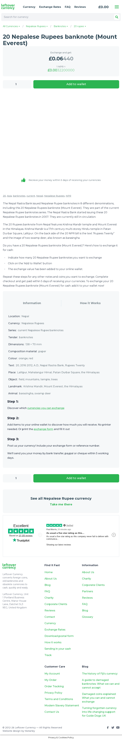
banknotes (19, 195)
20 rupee (79, 26)
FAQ (68, 6)
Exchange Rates (50, 6)
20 (4, 195)
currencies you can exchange (45, 408)
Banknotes (60, 26)
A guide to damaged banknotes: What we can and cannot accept (100, 683)
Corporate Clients (55, 604)
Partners (87, 591)
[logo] (9, 7)
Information (32, 303)
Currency (29, 6)
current (31, 195)
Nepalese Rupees (36, 26)
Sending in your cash (57, 648)
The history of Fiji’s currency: (100, 673)
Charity (49, 597)
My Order (50, 680)
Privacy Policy (53, 692)
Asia (9, 195)
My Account (52, 673)
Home (48, 572)
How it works (52, 642)
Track (48, 655)
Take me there (61, 504)
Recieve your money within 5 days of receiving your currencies (65, 180)
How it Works (90, 303)
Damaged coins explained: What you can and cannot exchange (99, 698)
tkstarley (30, 730)
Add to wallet (76, 84)
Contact (49, 616)
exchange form (43, 429)
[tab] (32, 303)
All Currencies (10, 26)
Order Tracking (54, 686)
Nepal (39, 195)
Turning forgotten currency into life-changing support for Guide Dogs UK (99, 712)
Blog (47, 585)
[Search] (116, 17)
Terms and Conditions (58, 699)
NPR (68, 195)
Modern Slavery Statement (61, 705)
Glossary (87, 616)
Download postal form (59, 636)
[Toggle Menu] (117, 6)
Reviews (80, 6)
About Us (50, 578)
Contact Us (51, 711)
